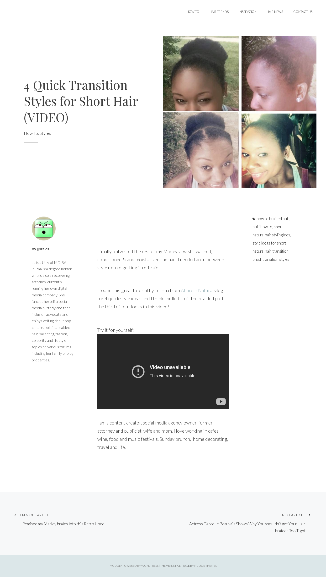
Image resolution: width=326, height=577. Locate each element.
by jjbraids (40, 248)
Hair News (275, 12)
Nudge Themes (205, 565)
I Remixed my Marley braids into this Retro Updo (62, 520)
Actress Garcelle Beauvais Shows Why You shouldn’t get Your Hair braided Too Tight (247, 523)
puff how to (262, 226)
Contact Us (302, 12)
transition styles (275, 259)
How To (193, 12)
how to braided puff (273, 218)
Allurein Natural (196, 290)
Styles (45, 133)
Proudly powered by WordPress (133, 565)
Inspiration (248, 12)
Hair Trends (219, 12)
